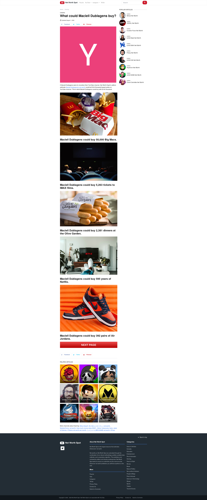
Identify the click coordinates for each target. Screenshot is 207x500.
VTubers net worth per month (76, 430)
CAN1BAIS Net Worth (69, 380)
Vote (91, 476)
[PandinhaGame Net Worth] (108, 374)
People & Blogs (131, 474)
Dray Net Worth (108, 419)
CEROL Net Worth (133, 23)
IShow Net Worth (132, 16)
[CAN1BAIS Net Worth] (69, 374)
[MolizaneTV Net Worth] (108, 393)
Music (128, 466)
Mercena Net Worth (89, 380)
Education (129, 451)
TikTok (103, 2)
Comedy (129, 449)
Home (61, 9)
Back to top (143, 437)
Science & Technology (133, 479)
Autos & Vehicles (131, 446)
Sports (128, 484)
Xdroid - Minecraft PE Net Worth (89, 418)
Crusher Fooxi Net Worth (135, 31)
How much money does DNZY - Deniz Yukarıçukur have (94, 428)
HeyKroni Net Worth (133, 67)
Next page (88, 344)
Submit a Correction (95, 489)
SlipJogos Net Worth (88, 399)
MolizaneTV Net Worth (108, 399)
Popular (81, 2)
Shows (129, 481)
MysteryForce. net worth (68, 428)
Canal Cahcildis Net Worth (135, 82)
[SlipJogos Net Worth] (88, 393)
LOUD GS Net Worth (133, 60)
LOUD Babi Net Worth (134, 38)
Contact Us (93, 486)
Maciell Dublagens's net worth (75, 87)
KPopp (113, 430)
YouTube (87, 2)
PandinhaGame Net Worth (108, 380)
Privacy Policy (93, 484)
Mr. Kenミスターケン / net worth (99, 426)
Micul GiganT (84, 426)
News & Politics (131, 469)
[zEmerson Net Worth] (69, 393)
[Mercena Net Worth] (88, 374)
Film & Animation (131, 456)
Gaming (67, 9)
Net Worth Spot (71, 2)
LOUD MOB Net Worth (134, 75)
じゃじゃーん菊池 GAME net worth (98, 430)
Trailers (129, 486)
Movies (129, 464)
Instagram (96, 2)
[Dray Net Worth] (108, 413)
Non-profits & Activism (133, 471)
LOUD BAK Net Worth (134, 45)
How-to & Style (131, 461)
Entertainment (131, 454)
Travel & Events (131, 489)
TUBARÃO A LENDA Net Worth (69, 418)
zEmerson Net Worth (69, 399)
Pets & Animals (131, 476)
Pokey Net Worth (132, 53)
